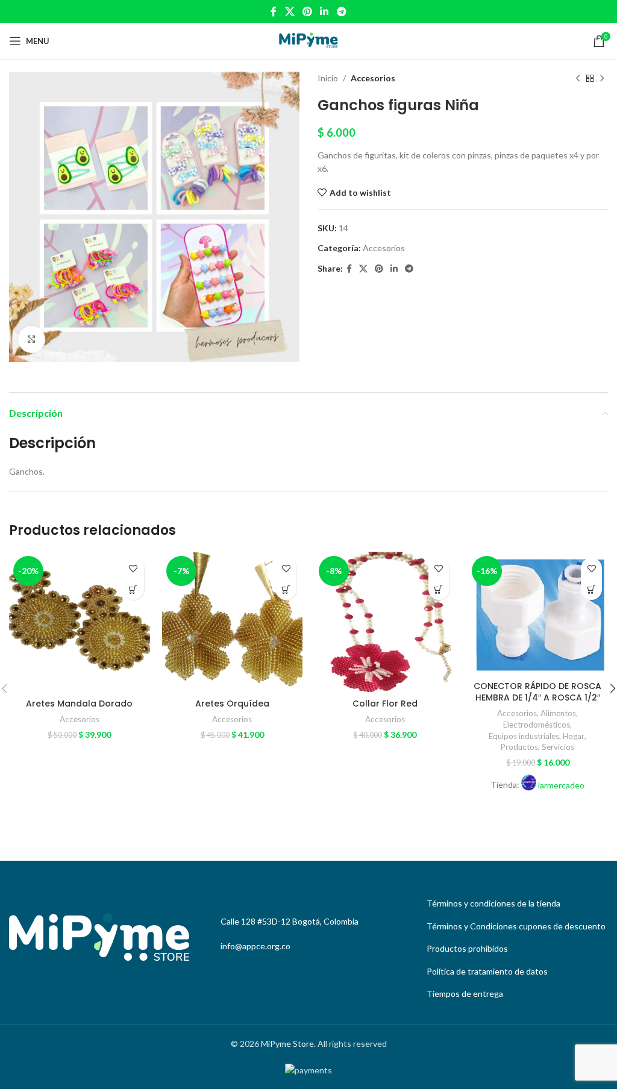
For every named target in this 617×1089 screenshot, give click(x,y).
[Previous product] (578, 78)
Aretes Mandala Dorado (79, 703)
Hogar (573, 736)
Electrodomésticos (536, 724)
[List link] (514, 903)
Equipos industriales (524, 736)
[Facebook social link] (274, 11)
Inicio (328, 78)
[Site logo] (308, 40)
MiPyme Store (287, 1043)
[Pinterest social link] (307, 11)
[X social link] (289, 11)
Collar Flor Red (385, 703)
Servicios (558, 747)
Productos (519, 747)
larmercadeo (561, 785)
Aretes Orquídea (232, 703)
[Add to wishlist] (133, 568)
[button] (133, 589)
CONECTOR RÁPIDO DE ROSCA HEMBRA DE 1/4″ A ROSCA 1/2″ (537, 692)
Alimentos (558, 713)
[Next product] (602, 78)
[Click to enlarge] (31, 339)
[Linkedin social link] (324, 11)
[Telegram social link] (341, 11)
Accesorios (373, 78)
